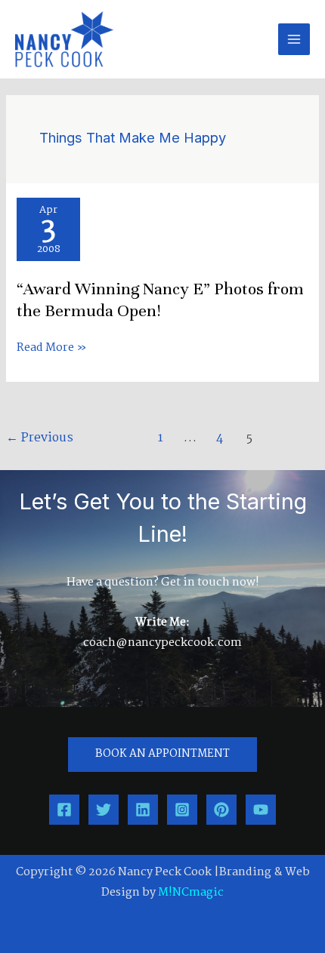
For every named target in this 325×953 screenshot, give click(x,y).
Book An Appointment (162, 754)
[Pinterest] (221, 810)
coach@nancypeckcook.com (162, 643)
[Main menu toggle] (294, 39)
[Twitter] (103, 810)
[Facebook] (64, 810)
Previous (39, 438)
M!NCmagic (191, 893)
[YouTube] (261, 810)
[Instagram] (182, 810)
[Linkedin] (143, 810)
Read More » (52, 348)
